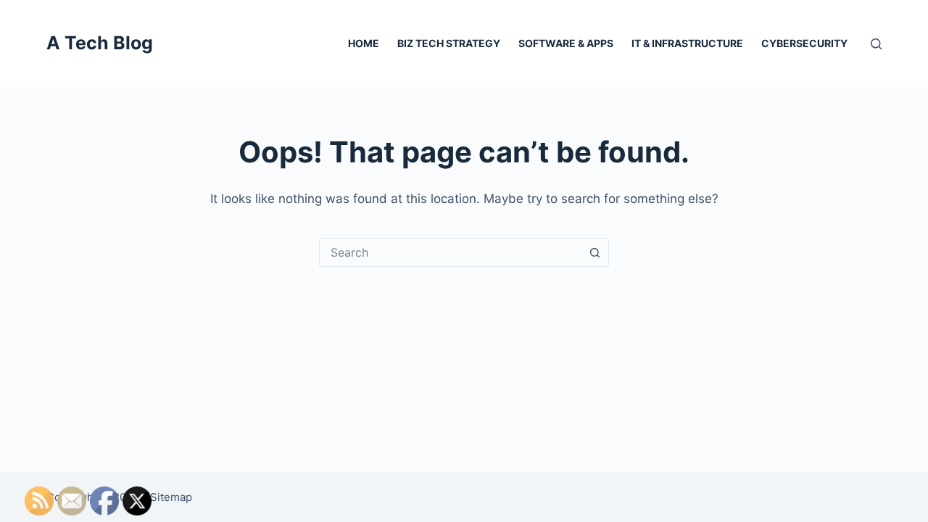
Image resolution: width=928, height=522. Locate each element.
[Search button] (594, 252)
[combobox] (450, 252)
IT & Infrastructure (687, 43)
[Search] (876, 43)
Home (363, 43)
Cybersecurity (804, 43)
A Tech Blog (99, 43)
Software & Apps (565, 43)
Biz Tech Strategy (448, 43)
